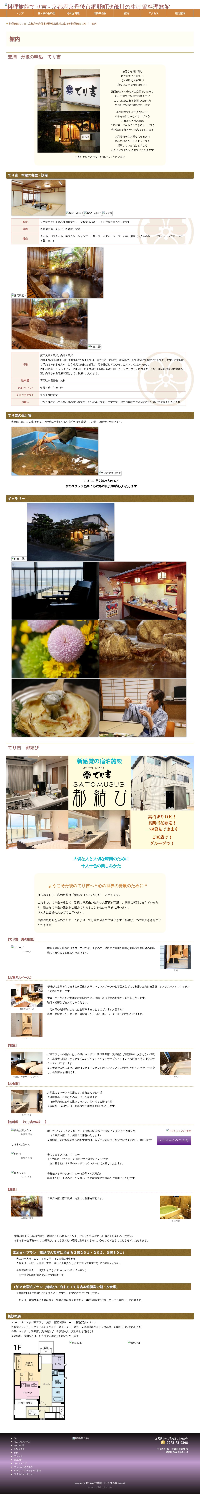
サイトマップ (20, 1463)
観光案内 (180, 13)
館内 (126, 13)
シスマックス (107, 1487)
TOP (47, 23)
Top (16, 1438)
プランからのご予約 (23, 1467)
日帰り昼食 (100, 13)
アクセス (154, 13)
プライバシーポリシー (24, 1474)
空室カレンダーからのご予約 (27, 1471)
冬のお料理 (73, 13)
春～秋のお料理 (46, 13)
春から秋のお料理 (22, 1442)
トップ (19, 13)
